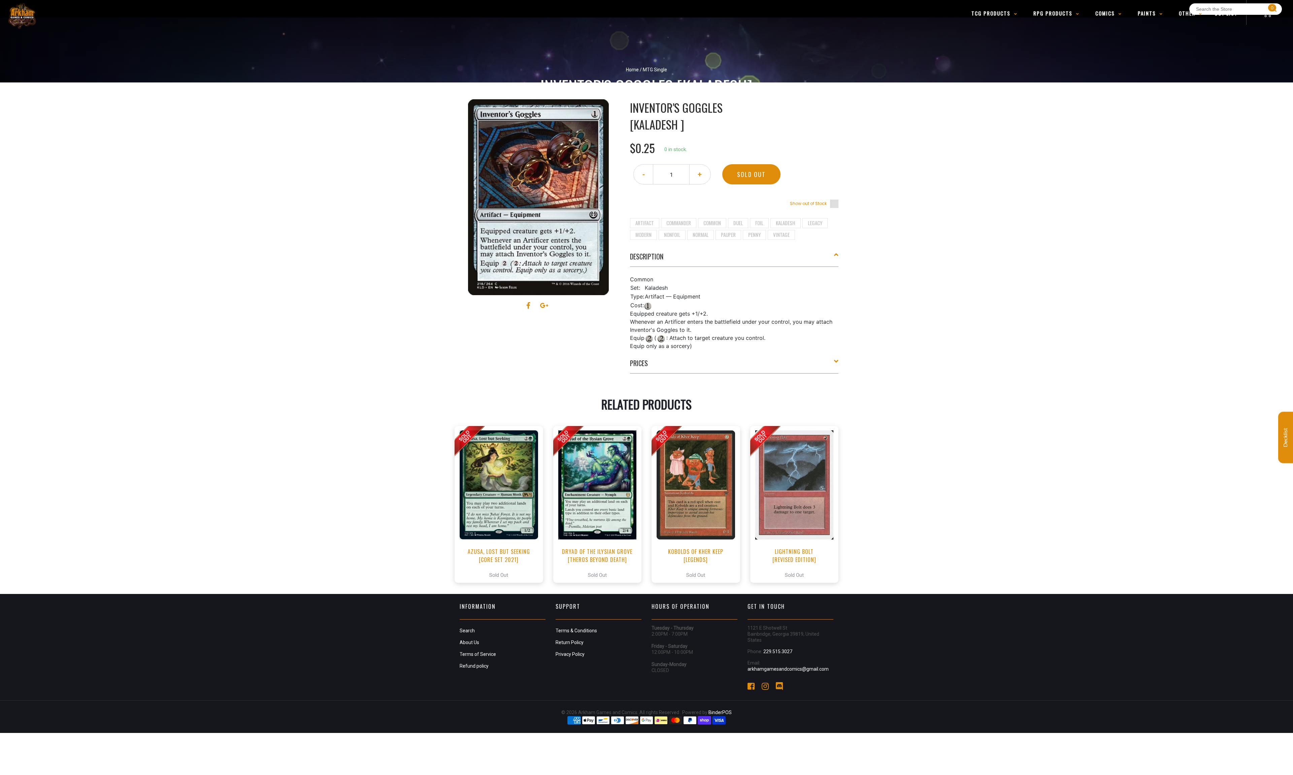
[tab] (734, 259)
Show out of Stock (808, 203)
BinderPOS (720, 712)
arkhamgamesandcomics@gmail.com (788, 669)
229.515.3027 (777, 651)
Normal (700, 234)
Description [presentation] (646, 256)
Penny (754, 234)
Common (712, 222)
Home (632, 69)
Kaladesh (785, 222)
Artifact (644, 222)
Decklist (1285, 437)
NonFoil (672, 234)
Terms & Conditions (576, 630)
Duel (738, 222)
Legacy (815, 222)
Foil (759, 222)
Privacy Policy (570, 654)
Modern (643, 234)
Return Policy (570, 642)
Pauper (728, 234)
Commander (678, 222)
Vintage (781, 234)
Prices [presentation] (639, 363)
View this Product (501, 504)
